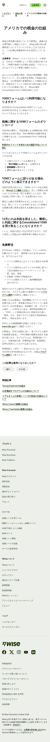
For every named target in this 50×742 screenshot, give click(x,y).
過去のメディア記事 (10, 580)
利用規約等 (7, 663)
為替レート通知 (9, 538)
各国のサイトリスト (10, 689)
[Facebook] (4, 652)
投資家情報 (7, 590)
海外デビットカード (10, 491)
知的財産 (6, 704)
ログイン (23, 5)
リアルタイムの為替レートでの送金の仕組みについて (24, 397)
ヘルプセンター (9, 622)
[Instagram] (19, 652)
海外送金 (6, 481)
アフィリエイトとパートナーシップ (17, 600)
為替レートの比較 (10, 543)
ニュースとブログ (10, 570)
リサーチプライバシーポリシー (15, 679)
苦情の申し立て (9, 684)
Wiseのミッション (10, 595)
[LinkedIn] (33, 652)
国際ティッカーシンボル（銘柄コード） (19, 523)
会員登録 (35, 5)
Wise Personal (8, 450)
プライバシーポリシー (11, 668)
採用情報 (6, 585)
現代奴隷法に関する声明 (12, 694)
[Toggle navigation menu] (44, 5)
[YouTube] (26, 652)
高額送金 (6, 486)
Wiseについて (8, 565)
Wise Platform (8, 460)
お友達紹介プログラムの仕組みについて (20, 391)
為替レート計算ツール (11, 518)
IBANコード (7, 533)
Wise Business (9, 455)
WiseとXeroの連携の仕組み (15, 404)
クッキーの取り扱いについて (14, 674)
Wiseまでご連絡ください (17, 190)
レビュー (6, 605)
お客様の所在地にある (33, 730)
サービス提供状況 (10, 548)
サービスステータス (10, 627)
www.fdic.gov (9, 326)
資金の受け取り (9, 496)
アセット (6, 502)
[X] (11, 652)
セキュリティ (8, 575)
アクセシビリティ (10, 699)
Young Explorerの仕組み (14, 386)
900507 (16, 725)
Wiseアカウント (9, 476)
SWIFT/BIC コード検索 (12, 528)
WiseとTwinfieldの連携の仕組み (17, 409)
